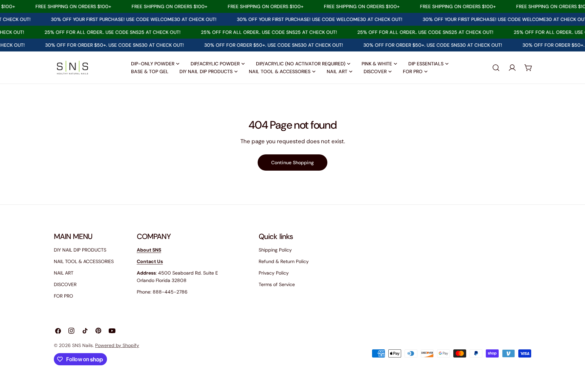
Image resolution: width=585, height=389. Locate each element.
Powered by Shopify (117, 345)
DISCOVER (65, 284)
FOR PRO (63, 296)
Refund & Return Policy (284, 261)
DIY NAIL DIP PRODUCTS (80, 250)
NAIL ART (63, 273)
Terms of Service (277, 284)
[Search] (496, 67)
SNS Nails (82, 345)
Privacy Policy (274, 273)
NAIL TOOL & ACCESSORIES (84, 261)
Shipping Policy (275, 250)
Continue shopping (292, 162)
